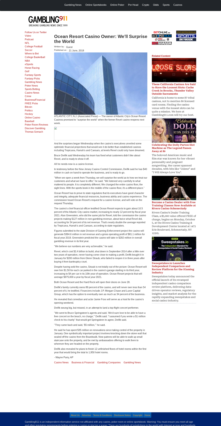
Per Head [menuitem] (133, 5)
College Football (34, 46)
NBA (27, 61)
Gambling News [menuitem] (72, 5)
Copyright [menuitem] (137, 415)
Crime (28, 96)
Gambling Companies (109, 362)
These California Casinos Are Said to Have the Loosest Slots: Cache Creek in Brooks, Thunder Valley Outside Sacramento (174, 89)
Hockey (29, 114)
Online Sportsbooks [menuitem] (95, 5)
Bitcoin (28, 107)
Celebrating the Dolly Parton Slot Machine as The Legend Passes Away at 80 (173, 148)
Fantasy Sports (33, 75)
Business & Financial (83, 362)
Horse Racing (32, 68)
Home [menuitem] (147, 415)
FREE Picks (31, 103)
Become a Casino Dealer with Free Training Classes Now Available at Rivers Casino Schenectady (174, 205)
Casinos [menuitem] (177, 5)
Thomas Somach (34, 131)
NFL (27, 43)
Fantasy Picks (32, 78)
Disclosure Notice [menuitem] (122, 415)
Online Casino (32, 117)
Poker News (31, 85)
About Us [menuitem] (75, 415)
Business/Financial (35, 100)
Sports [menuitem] (166, 5)
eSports (29, 64)
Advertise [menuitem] (86, 415)
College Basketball (35, 57)
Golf (27, 71)
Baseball (29, 121)
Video (28, 36)
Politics (29, 110)
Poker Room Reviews (36, 124)
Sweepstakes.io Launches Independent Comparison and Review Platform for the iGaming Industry (173, 268)
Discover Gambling (35, 128)
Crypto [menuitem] (145, 5)
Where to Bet (32, 53)
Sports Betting (32, 89)
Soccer (28, 50)
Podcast (29, 39)
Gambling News (33, 82)
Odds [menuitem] (156, 5)
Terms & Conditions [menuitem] (102, 415)
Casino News (32, 92)
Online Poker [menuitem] (117, 5)
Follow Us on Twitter (36, 32)
